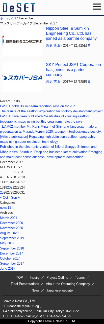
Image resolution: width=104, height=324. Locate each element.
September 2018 (12, 248)
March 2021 (8, 218)
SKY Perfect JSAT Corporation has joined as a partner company (73, 69)
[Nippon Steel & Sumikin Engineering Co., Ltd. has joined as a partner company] (22, 53)
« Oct (4, 197)
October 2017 (10, 258)
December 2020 (11, 223)
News (36, 290)
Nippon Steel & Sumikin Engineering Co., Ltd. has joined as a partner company (71, 33)
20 (9, 187)
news (5, 207)
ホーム (5, 18)
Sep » (15, 197)
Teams (80, 277)
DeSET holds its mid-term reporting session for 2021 (38, 106)
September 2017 (12, 263)
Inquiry (35, 277)
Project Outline (57, 277)
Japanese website (59, 290)
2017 (14, 18)
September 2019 (12, 238)
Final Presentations (25, 284)
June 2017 (7, 268)
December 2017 (11, 253)
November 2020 (11, 228)
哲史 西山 (53, 45)
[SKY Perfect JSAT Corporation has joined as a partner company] (22, 89)
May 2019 (7, 243)
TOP (19, 277)
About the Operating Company (68, 284)
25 (2, 192)
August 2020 (9, 233)
